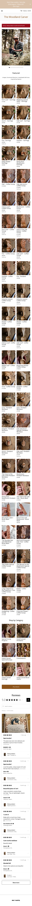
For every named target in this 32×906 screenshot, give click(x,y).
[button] (22, 700)
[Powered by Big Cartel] (16, 900)
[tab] (9, 67)
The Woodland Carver (16, 16)
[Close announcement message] (30, 4)
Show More (6, 744)
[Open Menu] (1, 10)
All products (16, 687)
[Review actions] (28, 735)
